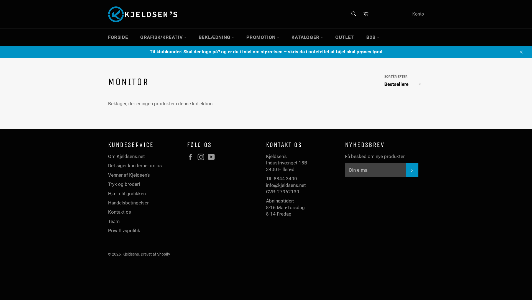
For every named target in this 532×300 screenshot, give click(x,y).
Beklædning (215, 37)
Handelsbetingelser (128, 203)
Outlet (344, 37)
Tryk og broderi (124, 184)
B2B (371, 37)
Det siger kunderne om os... (136, 165)
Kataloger (306, 37)
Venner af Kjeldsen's (129, 175)
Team (114, 221)
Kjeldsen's (130, 254)
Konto (418, 14)
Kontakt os (119, 212)
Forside (118, 37)
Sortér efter (396, 77)
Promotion (261, 37)
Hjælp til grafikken (127, 193)
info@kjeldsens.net (286, 185)
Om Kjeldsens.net (126, 156)
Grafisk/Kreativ (162, 37)
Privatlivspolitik (124, 230)
